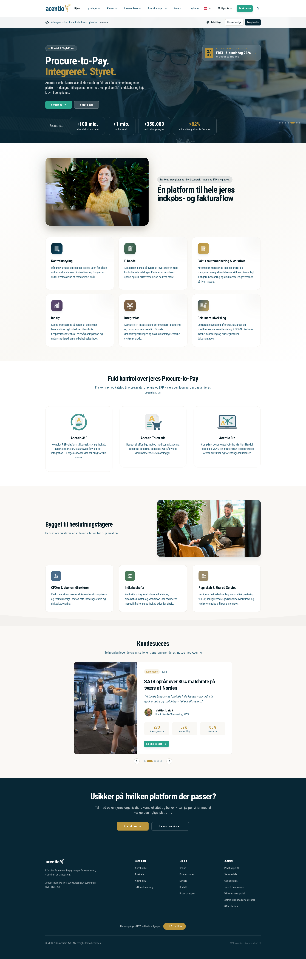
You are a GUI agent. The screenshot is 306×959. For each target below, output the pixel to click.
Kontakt (183, 887)
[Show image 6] (295, 123)
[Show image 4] (288, 123)
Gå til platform (225, 8)
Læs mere (104, 22)
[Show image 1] (279, 123)
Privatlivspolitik (231, 868)
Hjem (77, 8)
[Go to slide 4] (158, 761)
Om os (177, 8)
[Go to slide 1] (145, 761)
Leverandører (131, 8)
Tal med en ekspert (170, 826)
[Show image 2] (282, 123)
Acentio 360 (141, 868)
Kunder (110, 8)
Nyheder (195, 8)
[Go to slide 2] (148, 761)
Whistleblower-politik (234, 893)
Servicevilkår (230, 874)
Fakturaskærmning (144, 887)
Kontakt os (56, 104)
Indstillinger (216, 22)
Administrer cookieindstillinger (239, 899)
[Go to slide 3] (153, 761)
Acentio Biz (140, 880)
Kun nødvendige (234, 22)
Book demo (245, 8)
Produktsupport (156, 8)
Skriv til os (176, 926)
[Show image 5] (291, 123)
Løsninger (92, 8)
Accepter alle (253, 22)
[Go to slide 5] (161, 761)
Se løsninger (86, 104)
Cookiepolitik (230, 880)
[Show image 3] (285, 123)
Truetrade (139, 874)
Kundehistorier (187, 874)
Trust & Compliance (234, 887)
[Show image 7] (299, 123)
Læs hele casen (150, 743)
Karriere (183, 880)
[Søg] (258, 8)
